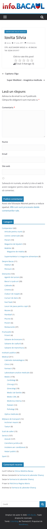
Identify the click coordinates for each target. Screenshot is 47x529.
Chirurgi (10, 384)
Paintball (8, 314)
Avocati (8, 439)
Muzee (7, 310)
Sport (4, 456)
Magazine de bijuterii (13, 244)
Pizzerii (8, 323)
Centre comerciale (12, 236)
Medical (5, 357)
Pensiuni (8, 269)
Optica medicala (11, 414)
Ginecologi (11, 388)
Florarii (7, 240)
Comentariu (8, 107)
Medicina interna (14, 401)
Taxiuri (7, 426)
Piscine (7, 318)
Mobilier (8, 248)
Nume (5, 142)
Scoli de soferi (8, 431)
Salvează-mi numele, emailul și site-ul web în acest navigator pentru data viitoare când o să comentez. (23, 187)
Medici (7, 377)
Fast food (8, 302)
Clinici (7, 364)
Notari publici (10, 451)
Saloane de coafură (13, 343)
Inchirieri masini (11, 422)
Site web (6, 166)
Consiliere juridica (12, 443)
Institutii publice (9, 352)
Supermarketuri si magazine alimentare (21, 256)
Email (4, 154)
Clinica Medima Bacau (24, 471)
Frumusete (6, 332)
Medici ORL (12, 397)
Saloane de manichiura (14, 348)
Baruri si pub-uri (12, 281)
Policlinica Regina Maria (20, 483)
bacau (9, 43)
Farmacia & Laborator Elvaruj (31, 475)
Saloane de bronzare (13, 339)
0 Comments (31, 43)
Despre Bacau (8, 261)
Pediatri (10, 405)
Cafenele (8, 285)
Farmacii (8, 368)
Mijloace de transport (11, 419)
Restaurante (10, 327)
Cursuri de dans (11, 298)
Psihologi (11, 409)
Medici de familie (14, 392)
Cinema (8, 289)
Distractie (6, 274)
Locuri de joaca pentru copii (16, 306)
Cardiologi (11, 380)
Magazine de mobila (15, 251)
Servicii (5, 435)
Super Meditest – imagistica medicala (24, 80)
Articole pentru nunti (13, 231)
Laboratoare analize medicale (16, 32)
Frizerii (7, 335)
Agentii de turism (12, 277)
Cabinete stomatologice (14, 360)
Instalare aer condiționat (15, 447)
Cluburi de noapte (12, 294)
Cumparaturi (7, 228)
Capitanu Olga (11, 73)
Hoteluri (8, 265)
